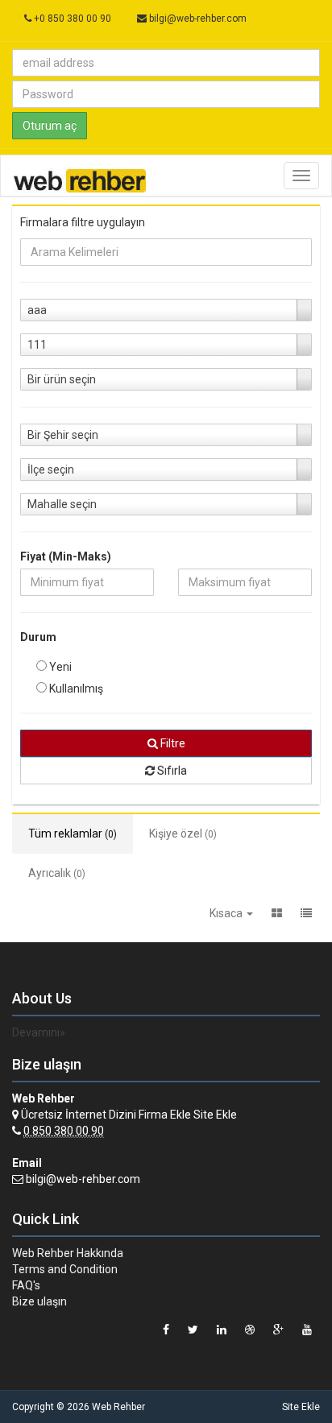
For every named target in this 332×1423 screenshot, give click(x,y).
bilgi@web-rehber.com (198, 18)
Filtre (171, 743)
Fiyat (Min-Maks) (65, 556)
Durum (38, 637)
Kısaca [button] (227, 913)
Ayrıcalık (56, 873)
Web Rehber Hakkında (67, 1253)
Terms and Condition (65, 1269)
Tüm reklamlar (72, 833)
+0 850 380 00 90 (71, 18)
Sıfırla (171, 770)
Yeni (59, 666)
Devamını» (38, 1032)
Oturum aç (50, 125)
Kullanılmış (75, 688)
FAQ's (26, 1285)
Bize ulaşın (39, 1301)
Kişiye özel (183, 833)
